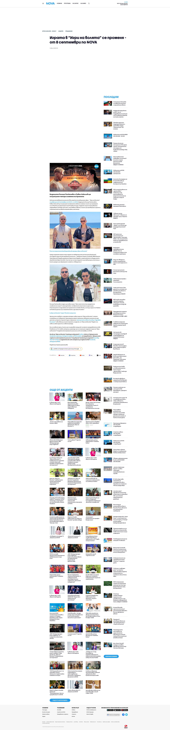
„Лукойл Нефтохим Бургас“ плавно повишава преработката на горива (118, 470)
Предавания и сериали (62, 714)
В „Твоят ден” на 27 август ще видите (55, 403)
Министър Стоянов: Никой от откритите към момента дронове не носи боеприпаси (120, 550)
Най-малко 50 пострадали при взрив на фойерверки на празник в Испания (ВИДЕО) (120, 335)
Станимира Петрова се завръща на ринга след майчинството (119, 103)
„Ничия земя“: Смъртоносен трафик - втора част (93, 518)
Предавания (75, 712)
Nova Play (96, 337)
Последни (44, 709)
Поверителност (93, 721)
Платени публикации (46, 723)
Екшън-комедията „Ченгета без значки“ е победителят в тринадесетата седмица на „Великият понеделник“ (74, 578)
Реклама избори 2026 (50, 721)
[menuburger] (43, 3)
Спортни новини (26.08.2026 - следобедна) (118, 433)
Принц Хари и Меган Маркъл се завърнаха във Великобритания (119, 451)
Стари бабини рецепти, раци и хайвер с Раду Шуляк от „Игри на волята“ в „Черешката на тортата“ (57, 654)
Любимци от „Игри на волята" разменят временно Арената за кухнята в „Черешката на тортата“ (74, 481)
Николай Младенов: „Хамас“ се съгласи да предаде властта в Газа (120, 226)
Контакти (81, 721)
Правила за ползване (106, 721)
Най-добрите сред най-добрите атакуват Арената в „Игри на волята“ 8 (75, 424)
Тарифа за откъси (69, 721)
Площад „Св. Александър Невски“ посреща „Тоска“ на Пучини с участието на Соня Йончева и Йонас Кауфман (57, 500)
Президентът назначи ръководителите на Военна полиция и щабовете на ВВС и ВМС (120, 314)
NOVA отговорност (91, 709)
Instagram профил (67, 336)
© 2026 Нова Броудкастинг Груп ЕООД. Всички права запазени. (53, 726)
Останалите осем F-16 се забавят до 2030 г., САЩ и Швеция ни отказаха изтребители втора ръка (120, 401)
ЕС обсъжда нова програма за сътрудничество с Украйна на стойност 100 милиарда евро (120, 482)
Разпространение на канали (60, 721)
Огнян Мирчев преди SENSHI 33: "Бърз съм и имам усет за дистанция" (74, 597)
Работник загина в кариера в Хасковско (119, 205)
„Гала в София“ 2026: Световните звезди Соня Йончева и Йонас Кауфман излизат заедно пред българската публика (74, 461)
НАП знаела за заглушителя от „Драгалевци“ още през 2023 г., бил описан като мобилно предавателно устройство (120, 238)
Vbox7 (51, 339)
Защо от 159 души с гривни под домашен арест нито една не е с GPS (120, 262)
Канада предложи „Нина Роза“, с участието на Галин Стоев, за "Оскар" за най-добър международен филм (120, 519)
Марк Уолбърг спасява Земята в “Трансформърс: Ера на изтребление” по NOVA (57, 692)
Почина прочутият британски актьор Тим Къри (120, 271)
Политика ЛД (99, 721)
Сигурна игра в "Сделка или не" (75, 634)
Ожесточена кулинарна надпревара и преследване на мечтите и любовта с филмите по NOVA (75, 673)
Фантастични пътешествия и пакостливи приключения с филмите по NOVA (75, 500)
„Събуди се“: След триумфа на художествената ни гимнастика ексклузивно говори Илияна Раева (93, 654)
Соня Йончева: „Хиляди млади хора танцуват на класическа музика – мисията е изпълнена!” (75, 615)
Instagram (53, 341)
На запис (75, 3)
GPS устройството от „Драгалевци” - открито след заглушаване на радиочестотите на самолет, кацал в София (120, 194)
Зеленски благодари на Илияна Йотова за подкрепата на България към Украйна (120, 181)
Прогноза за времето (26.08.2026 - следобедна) (119, 425)
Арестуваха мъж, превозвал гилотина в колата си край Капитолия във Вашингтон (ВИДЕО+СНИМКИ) (119, 160)
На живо (83, 3)
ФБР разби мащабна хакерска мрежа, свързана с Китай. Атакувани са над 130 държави (119, 302)
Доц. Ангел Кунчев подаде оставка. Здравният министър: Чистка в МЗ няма (119, 646)
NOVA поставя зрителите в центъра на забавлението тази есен (57, 556)
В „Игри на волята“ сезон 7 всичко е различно (63, 313)
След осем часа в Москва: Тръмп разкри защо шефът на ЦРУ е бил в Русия (120, 347)
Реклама (43, 721)
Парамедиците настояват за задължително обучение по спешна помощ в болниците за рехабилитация (120, 633)
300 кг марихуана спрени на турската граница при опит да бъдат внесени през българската (119, 585)
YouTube (56, 339)
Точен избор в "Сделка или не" (74, 440)
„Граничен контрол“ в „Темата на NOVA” (74, 537)
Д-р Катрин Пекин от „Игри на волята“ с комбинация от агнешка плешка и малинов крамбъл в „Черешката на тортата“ (57, 461)
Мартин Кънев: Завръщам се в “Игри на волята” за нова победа (75, 518)
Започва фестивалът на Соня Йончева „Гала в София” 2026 (93, 692)
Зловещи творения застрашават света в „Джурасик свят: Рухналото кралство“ (93, 673)
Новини (59, 3)
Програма (67, 3)
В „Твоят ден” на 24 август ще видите (73, 652)
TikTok (58, 341)
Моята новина (45, 714)
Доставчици (76, 721)
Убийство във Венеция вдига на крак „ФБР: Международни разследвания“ (56, 442)
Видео (43, 716)
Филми (73, 716)
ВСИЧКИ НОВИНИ (111, 656)
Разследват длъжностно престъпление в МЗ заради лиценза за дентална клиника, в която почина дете (119, 413)
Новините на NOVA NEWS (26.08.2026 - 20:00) (120, 135)
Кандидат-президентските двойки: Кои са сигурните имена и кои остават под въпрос (120, 251)
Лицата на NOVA (61, 712)
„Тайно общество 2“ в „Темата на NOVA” (74, 691)
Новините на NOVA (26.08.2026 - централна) (118, 172)
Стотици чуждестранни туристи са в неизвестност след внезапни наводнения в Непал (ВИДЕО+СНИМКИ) (120, 597)
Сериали (74, 714)
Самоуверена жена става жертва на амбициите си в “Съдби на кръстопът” (92, 538)
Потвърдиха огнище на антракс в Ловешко (120, 539)
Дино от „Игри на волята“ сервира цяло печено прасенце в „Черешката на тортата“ (56, 481)
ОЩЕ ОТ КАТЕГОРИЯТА (60, 700)
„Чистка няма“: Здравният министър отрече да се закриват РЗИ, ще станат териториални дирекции (120, 495)
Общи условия (86, 721)
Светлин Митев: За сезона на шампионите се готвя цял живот (93, 480)
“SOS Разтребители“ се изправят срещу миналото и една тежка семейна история (57, 673)
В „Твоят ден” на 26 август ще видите (91, 458)
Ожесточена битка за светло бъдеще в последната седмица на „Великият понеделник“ (93, 500)
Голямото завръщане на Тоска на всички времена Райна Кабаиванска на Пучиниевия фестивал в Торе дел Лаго (57, 519)
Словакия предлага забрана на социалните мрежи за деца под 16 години (120, 324)
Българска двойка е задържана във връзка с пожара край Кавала (120, 380)
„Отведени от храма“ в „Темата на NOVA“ (57, 537)
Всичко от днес (46, 712)
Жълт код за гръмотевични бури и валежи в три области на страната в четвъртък (120, 507)
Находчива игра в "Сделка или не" (91, 554)
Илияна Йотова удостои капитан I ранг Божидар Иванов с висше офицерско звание (120, 610)
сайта (81, 334)
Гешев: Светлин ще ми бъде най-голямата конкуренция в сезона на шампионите (93, 577)
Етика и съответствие (115, 721)
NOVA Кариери (90, 712)
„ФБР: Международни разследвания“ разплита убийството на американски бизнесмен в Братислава (74, 557)
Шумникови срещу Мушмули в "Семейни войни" (92, 635)
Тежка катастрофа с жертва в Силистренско (119, 280)
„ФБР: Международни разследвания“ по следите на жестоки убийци (56, 636)
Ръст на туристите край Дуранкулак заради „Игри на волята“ (68, 251)
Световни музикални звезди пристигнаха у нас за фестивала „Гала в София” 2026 (93, 615)
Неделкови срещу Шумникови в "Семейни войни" (56, 576)
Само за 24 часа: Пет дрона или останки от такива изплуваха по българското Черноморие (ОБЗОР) (120, 291)
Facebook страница (56, 336)
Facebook (92, 339)
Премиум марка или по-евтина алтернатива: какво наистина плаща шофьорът (120, 531)
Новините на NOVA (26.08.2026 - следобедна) (118, 442)
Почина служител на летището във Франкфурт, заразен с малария (120, 390)
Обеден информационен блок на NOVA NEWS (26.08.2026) (120, 460)
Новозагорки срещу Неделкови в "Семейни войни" (92, 441)
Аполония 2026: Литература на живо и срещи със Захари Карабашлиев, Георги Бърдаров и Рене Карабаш (56, 617)
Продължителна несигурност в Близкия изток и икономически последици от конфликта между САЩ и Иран (120, 147)
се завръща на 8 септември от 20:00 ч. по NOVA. (64, 202)
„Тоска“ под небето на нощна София (56, 422)
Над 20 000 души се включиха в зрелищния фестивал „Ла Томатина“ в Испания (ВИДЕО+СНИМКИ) (119, 357)
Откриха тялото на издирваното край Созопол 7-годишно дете (119, 560)
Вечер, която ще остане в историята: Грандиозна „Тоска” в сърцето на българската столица (93, 405)
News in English (90, 714)
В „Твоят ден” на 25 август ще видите (55, 596)
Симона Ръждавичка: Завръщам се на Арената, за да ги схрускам (92, 597)
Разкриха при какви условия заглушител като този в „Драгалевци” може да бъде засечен (120, 369)
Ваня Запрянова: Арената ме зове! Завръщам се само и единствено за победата (74, 405)
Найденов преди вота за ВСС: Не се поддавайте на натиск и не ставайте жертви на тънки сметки (120, 114)
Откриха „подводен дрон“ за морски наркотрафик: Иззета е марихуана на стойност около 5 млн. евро (120, 572)
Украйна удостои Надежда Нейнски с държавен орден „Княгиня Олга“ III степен (119, 125)
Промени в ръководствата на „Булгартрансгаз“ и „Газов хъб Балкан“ (119, 622)
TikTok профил (78, 336)
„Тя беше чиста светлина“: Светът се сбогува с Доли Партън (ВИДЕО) (120, 216)
